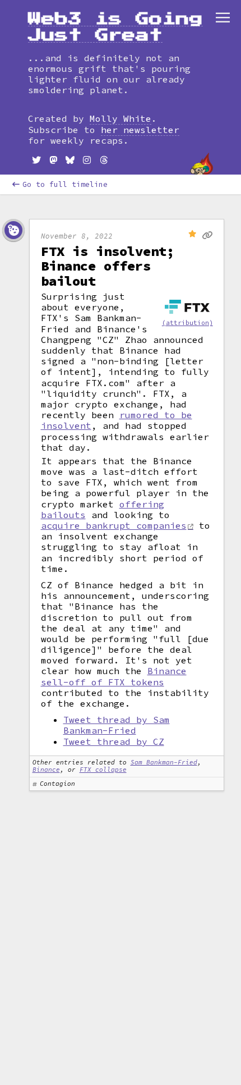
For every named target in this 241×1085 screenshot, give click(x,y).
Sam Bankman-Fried (164, 762)
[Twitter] (36, 160)
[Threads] (103, 160)
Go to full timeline (65, 184)
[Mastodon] (53, 160)
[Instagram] (86, 160)
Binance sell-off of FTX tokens (114, 676)
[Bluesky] (70, 160)
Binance (46, 769)
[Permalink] (207, 236)
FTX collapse (103, 769)
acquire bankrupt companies (114, 525)
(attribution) (187, 323)
